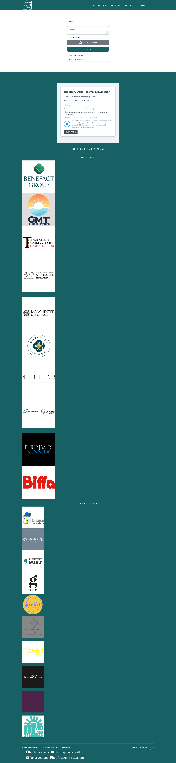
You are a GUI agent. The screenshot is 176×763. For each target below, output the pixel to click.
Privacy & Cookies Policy (146, 750)
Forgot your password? (77, 55)
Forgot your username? (77, 59)
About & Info (146, 5)
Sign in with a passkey (89, 42)
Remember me (75, 37)
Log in (88, 49)
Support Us (115, 5)
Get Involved (130, 5)
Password (71, 29)
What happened (99, 5)
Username (71, 22)
